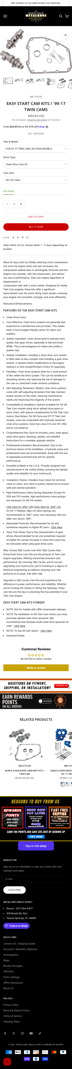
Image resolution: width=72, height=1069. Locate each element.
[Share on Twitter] (18, 237)
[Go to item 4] (40, 80)
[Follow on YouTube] (31, 1033)
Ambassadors (10, 954)
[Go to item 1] (8, 81)
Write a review (36, 667)
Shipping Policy (11, 1021)
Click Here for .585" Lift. (47, 506)
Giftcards (8, 971)
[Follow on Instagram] (22, 1033)
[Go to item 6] (61, 83)
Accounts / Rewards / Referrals (20, 949)
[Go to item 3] (29, 81)
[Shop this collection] (36, 685)
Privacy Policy (11, 1004)
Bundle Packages (12, 965)
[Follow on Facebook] (5, 1033)
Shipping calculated (37, 119)
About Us (8, 988)
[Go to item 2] (18, 80)
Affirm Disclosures (13, 982)
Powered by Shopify (53, 1044)
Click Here (19, 625)
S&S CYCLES (36, 96)
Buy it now (36, 226)
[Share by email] (27, 237)
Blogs (6, 960)
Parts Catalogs (11, 977)
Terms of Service (12, 1015)
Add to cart (36, 216)
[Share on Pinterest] (22, 237)
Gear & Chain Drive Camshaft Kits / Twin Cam (24, 772)
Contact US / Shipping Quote (19, 943)
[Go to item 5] (51, 82)
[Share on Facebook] (13, 237)
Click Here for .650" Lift (19, 506)
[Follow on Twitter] (13, 1033)
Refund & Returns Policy (16, 1010)
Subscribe (14, 889)
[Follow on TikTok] (40, 1033)
